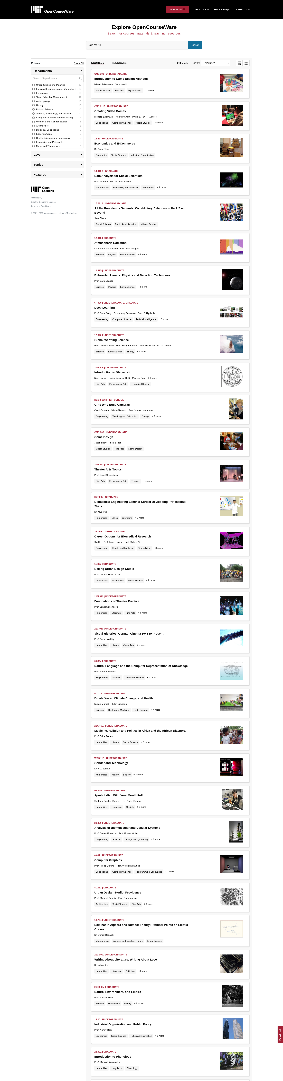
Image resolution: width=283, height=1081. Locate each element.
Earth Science (127, 254)
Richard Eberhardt (103, 116)
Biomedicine (144, 548)
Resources (118, 62)
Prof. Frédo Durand (104, 865)
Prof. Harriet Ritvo (103, 997)
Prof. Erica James (103, 736)
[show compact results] (246, 63)
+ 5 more (141, 645)
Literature (127, 518)
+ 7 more (150, 580)
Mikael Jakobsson (103, 84)
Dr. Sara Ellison (102, 149)
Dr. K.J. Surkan (102, 768)
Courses (97, 62)
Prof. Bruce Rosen (113, 542)
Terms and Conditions (40, 206)
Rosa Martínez (102, 965)
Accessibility (36, 198)
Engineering (102, 122)
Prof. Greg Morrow (127, 898)
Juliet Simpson (119, 704)
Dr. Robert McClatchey (106, 248)
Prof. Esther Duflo (103, 181)
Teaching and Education (124, 416)
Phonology (132, 1068)
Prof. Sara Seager (129, 248)
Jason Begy (100, 442)
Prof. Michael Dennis (105, 898)
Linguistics (117, 1068)
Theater (135, 481)
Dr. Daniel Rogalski (104, 935)
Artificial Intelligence (146, 319)
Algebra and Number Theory (128, 941)
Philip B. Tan (138, 116)
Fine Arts (119, 90)
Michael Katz (138, 378)
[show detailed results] (239, 63)
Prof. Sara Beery (103, 313)
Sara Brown (100, 378)
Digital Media (135, 90)
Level (59, 154)
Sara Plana (100, 218)
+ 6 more (158, 122)
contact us (242, 9)
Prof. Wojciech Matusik (128, 865)
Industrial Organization (142, 155)
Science (100, 254)
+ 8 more (145, 742)
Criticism (130, 971)
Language (117, 807)
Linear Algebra (154, 941)
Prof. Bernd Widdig (104, 639)
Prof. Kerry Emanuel (126, 345)
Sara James (135, 410)
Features (59, 174)
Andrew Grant (123, 116)
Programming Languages (149, 871)
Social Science (118, 155)
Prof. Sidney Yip (133, 542)
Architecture (102, 580)
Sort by (196, 63)
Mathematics (102, 187)
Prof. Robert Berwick (105, 671)
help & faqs (221, 9)
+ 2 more (161, 187)
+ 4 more (142, 254)
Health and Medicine (123, 548)
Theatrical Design (140, 384)
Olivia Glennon (118, 410)
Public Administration (125, 224)
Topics (59, 164)
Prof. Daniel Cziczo (104, 345)
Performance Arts (118, 384)
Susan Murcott (101, 704)
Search (195, 45)
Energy (130, 351)
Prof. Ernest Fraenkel (105, 833)
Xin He (97, 542)
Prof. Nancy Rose (103, 1030)
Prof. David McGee (149, 345)
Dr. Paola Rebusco (132, 801)
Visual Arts (128, 645)
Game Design (135, 448)
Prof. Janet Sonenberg (106, 475)
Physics (112, 254)
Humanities (101, 518)
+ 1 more (149, 90)
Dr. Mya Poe (100, 512)
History (115, 645)
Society (127, 774)
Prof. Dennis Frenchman (107, 574)
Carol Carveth (101, 410)
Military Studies (148, 224)
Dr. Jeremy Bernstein (125, 313)
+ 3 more (158, 548)
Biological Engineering (136, 839)
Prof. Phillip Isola (146, 313)
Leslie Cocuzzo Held (119, 378)
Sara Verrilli (121, 84)
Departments (59, 71)
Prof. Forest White (128, 833)
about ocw (202, 9)
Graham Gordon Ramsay (107, 801)
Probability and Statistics (125, 187)
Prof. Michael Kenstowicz (107, 1062)
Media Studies (103, 90)
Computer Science (122, 122)
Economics (101, 155)
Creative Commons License (43, 202)
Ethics (115, 518)
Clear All (79, 63)
